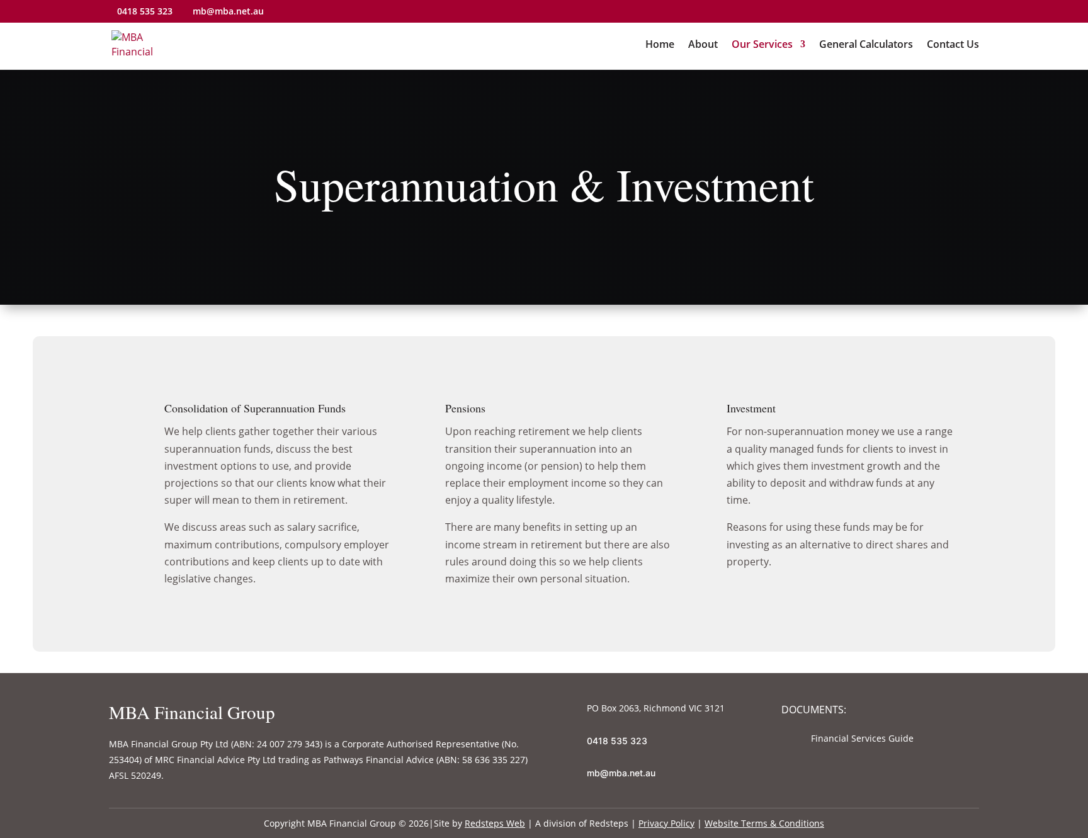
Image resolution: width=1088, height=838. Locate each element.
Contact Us (953, 45)
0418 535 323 (145, 11)
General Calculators (866, 45)
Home (659, 45)
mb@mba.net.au (621, 772)
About (703, 45)
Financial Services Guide (862, 738)
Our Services (762, 45)
